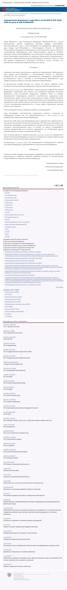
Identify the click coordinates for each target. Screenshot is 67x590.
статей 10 (55, 115)
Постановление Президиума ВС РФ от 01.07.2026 (19, 260)
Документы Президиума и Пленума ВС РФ (17, 249)
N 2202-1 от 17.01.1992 (8, 424)
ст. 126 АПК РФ (7, 549)
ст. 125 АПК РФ (7, 564)
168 (62, 115)
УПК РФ (7, 236)
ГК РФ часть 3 (9, 207)
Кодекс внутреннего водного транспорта (17, 222)
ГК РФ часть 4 (9, 209)
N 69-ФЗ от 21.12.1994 (8, 331)
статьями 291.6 (21, 142)
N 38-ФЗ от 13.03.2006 (9, 374)
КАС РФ (7, 219)
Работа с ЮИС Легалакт (40, 2)
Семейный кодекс (10, 226)
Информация (7, 2)
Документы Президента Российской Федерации (19, 243)
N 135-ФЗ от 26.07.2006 (9, 399)
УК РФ (7, 234)
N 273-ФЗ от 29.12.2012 (9, 343)
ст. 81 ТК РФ (6, 493)
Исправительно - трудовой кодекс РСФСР (17, 304)
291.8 (29, 142)
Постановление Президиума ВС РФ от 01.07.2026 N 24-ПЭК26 (23, 263)
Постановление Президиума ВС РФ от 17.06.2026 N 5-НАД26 (23, 284)
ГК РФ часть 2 (9, 205)
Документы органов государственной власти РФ (19, 247)
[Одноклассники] (60, 185)
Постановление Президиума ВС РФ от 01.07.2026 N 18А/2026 (23, 251)
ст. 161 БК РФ (6, 518)
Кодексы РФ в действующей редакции (16, 190)
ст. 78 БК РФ (6, 499)
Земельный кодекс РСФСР (13, 301)
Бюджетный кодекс (11, 195)
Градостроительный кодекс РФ (14, 214)
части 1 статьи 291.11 (16, 90)
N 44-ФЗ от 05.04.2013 (9, 443)
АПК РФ (7, 192)
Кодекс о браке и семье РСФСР (14, 311)
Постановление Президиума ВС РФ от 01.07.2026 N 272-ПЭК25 (23, 258)
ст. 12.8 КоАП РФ (7, 508)
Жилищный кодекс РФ (11, 217)
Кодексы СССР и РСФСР (12, 290)
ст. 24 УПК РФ (7, 543)
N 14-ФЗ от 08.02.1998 (9, 412)
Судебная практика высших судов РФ (16, 239)
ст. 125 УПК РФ (7, 537)
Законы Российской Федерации (14, 241)
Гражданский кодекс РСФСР (13, 296)
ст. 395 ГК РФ (7, 481)
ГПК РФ (7, 212)
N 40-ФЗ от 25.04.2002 (9, 337)
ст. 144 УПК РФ (7, 531)
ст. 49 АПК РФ (7, 556)
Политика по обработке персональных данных (22, 579)
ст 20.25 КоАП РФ (8, 487)
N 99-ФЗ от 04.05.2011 (9, 406)
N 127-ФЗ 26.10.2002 (8, 431)
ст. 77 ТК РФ (6, 524)
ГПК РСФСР (8, 294)
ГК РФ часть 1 (9, 202)
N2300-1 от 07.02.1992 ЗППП (10, 362)
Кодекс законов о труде (12, 309)
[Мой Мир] (62, 185)
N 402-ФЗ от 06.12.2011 (9, 393)
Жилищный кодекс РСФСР (13, 299)
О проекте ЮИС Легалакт (22, 2)
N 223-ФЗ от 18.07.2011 (9, 418)
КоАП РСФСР (9, 306)
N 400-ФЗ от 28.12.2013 (9, 324)
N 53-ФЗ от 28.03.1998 (9, 456)
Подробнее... (60, 287)
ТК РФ (7, 229)
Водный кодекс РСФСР (12, 292)
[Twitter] (58, 185)
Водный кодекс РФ (10, 197)
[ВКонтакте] (56, 185)
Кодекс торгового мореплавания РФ (16, 224)
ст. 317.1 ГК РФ (7, 474)
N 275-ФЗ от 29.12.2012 (9, 356)
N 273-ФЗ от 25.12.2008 (9, 368)
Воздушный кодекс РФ (12, 200)
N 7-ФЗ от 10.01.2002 (8, 381)
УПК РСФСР (8, 316)
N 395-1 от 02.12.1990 (8, 462)
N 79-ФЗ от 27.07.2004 (9, 349)
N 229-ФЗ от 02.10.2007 (9, 449)
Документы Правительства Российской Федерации (20, 245)
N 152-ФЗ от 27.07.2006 (9, 437)
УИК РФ (7, 231)
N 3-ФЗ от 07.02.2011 (8, 387)
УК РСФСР (8, 313)
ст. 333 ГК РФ (7, 468)
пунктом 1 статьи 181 (44, 135)
